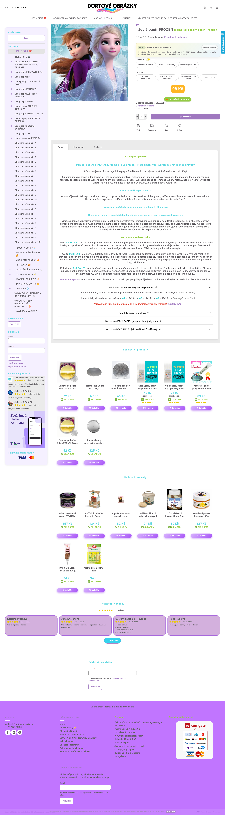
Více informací (159, 812)
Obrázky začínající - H (25, 176)
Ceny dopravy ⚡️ (68, 727)
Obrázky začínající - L (25, 195)
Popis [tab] (61, 147)
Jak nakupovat (67, 741)
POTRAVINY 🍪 (23, 265)
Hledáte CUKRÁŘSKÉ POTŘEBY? (76, 751)
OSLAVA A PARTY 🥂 (26, 274)
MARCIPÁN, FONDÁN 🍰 (28, 260)
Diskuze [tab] (98, 147)
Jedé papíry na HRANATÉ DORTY (27, 83)
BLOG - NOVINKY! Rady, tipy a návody (78, 738)
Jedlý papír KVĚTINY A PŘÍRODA (26, 95)
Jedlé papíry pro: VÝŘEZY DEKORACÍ (27, 119)
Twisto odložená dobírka (72, 734)
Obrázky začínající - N (25, 204)
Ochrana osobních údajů (72, 748)
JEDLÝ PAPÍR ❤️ (24, 51)
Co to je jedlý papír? (124, 749)
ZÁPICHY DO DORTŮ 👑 (27, 284)
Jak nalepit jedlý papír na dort (129, 746)
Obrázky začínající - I (25, 180)
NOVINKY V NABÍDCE (26, 311)
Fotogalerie (120, 756)
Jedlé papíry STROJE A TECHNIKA (26, 107)
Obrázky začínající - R (25, 218)
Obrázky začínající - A (25, 143)
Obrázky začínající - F (25, 166)
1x (137, 25)
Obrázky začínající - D (25, 157)
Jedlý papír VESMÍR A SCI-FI (29, 113)
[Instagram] (14, 732)
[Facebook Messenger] (19, 732)
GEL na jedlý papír (69, 731)
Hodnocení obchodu (112, 603)
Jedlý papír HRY (23, 77)
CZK (6, 8)
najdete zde (174, 304)
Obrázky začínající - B (25, 147)
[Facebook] (8, 732)
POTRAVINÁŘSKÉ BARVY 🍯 (28, 254)
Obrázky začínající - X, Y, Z (28, 242)
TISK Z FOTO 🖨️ (22, 57)
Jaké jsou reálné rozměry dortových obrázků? (134, 287)
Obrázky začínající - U (25, 232)
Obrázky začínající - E (25, 162)
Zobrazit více (112, 640)
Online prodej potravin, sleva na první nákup (112, 706)
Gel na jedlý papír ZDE (125, 739)
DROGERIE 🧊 (22, 288)
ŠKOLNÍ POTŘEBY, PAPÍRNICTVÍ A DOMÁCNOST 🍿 (23, 304)
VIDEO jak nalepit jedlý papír (128, 736)
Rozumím (171, 812)
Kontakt (63, 724)
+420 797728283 (13, 727)
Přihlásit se (14, 357)
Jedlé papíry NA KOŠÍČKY (27, 138)
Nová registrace (16, 363)
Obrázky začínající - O (25, 209)
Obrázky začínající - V (25, 237)
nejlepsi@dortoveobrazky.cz (19, 724)
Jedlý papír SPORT (24, 101)
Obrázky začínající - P (25, 214)
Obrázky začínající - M (26, 199)
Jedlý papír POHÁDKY (26, 89)
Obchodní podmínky (69, 745)
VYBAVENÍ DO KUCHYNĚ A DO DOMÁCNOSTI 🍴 (28, 294)
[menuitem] (37, 18)
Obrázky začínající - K (25, 190)
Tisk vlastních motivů (125, 732)
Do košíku (186, 116)
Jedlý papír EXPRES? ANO (127, 729)
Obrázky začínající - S (25, 223)
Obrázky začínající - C (25, 152)
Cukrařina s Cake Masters (127, 753)
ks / (14, 324)
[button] (147, 59)
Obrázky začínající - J (25, 185)
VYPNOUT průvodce (209, 47)
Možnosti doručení (145, 105)
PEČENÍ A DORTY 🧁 (26, 248)
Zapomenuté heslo (17, 366)
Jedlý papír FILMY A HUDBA (29, 72)
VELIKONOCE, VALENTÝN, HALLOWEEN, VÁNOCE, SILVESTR (28, 64)
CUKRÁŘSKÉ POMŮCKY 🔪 (29, 269)
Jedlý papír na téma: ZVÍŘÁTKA (25, 127)
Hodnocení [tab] (78, 147)
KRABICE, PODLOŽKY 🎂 (28, 279)
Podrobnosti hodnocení (175, 37)
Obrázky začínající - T (25, 228)
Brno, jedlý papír (122, 742)
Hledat (26, 38)
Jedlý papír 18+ (22, 133)
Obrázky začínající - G (25, 171)
